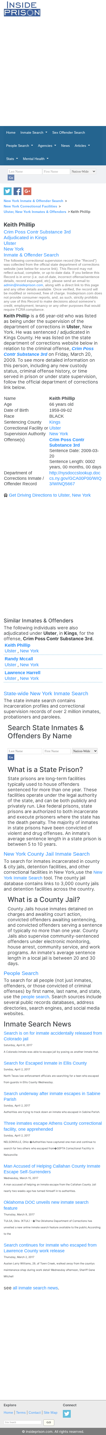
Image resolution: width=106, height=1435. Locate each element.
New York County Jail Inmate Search (47, 854)
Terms (21, 1412)
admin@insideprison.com (23, 285)
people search (35, 996)
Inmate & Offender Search (31, 254)
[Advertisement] (53, 71)
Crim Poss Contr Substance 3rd (37, 231)
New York (14, 249)
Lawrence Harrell (22, 672)
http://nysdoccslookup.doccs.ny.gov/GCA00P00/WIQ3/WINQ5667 (75, 478)
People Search (21, 973)
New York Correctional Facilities (30, 206)
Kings (54, 422)
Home (8, 1412)
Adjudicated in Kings (25, 237)
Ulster (10, 243)
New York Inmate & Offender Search (33, 201)
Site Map (50, 1412)
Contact (35, 1412)
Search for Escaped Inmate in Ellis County (45, 1063)
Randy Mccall (19, 658)
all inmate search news (35, 1287)
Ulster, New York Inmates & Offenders (35, 212)
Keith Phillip (17, 645)
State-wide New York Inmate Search (46, 693)
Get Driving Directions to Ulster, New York (50, 495)
